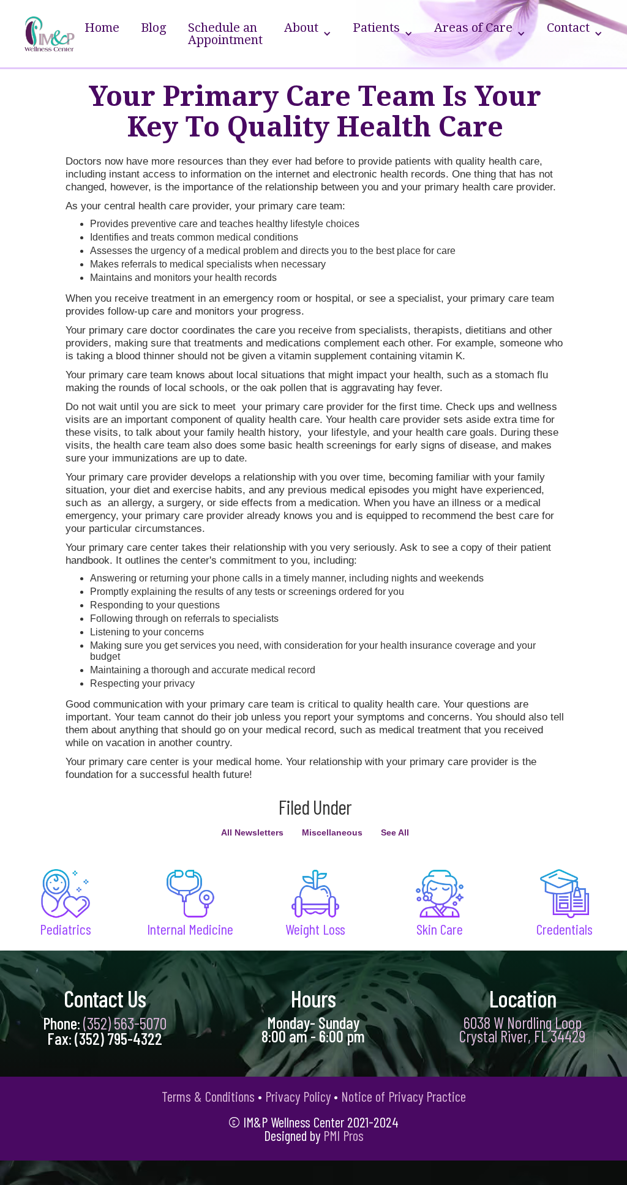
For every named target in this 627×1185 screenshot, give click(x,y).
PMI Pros (343, 1135)
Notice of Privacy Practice (403, 1096)
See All (395, 832)
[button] (307, 33)
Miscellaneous (332, 832)
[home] (49, 34)
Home (101, 27)
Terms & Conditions (208, 1096)
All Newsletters (252, 832)
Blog (154, 27)
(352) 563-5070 (125, 1023)
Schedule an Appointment (225, 33)
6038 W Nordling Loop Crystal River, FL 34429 (522, 1028)
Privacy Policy (298, 1096)
